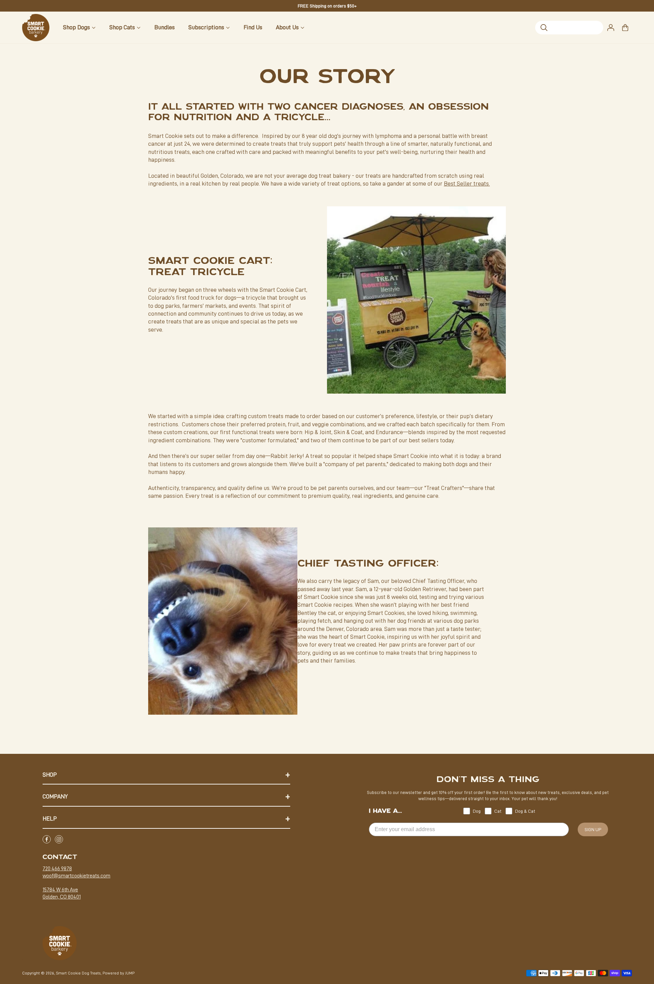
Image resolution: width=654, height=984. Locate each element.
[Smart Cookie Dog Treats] (35, 27)
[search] (569, 27)
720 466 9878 (57, 868)
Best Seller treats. (467, 183)
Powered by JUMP (119, 973)
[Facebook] (47, 839)
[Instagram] (59, 839)
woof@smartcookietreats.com (76, 875)
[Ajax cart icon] (625, 27)
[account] (610, 27)
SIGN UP (593, 829)
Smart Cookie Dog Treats (78, 973)
